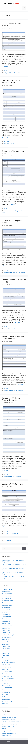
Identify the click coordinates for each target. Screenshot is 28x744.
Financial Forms (6, 632)
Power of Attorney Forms (9, 662)
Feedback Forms (6, 630)
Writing (19, 533)
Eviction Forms (6, 623)
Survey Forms (5, 694)
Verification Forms (7, 701)
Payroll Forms (5, 660)
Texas (15, 390)
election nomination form (9, 733)
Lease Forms (5, 644)
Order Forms (5, 658)
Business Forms (6, 607)
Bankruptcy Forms (7, 603)
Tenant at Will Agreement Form (13, 152)
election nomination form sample (11, 715)
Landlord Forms (6, 642)
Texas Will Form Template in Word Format (13, 337)
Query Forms (5, 669)
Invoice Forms (6, 639)
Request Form (6, 685)
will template (16, 73)
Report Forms (5, 683)
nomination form (6, 735)
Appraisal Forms (6, 596)
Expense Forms (6, 628)
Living (5, 73)
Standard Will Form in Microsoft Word (11, 81)
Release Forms (6, 680)
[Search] (24, 548)
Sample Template (15, 211)
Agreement (7, 211)
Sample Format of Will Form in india (14, 281)
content (4, 728)
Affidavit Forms (6, 591)
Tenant (23, 211)
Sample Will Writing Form (12, 484)
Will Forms (6, 71)
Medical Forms (6, 648)
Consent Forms (6, 612)
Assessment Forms (7, 598)
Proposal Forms (6, 664)
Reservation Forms (7, 690)
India (5, 329)
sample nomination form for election (12, 731)
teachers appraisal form (8, 719)
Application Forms (7, 593)
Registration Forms (7, 676)
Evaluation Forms (6, 621)
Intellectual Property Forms (9, 635)
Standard (6, 143)
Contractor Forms (6, 614)
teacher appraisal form (8, 726)
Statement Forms (6, 692)
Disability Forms (6, 616)
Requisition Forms (7, 687)
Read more (5, 66)
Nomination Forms (7, 651)
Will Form (10, 73)
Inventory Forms (6, 637)
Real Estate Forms (7, 671)
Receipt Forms (6, 674)
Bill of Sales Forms (7, 605)
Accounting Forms (7, 589)
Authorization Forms (7, 600)
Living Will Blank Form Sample (11, 24)
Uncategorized (6, 699)
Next (9, 540)
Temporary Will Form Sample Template (11, 399)
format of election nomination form (11, 721)
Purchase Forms (6, 667)
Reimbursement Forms (8, 678)
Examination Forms (7, 625)
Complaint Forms (6, 609)
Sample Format (8, 272)
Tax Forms (5, 697)
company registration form (9, 717)
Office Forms (5, 655)
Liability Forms (6, 646)
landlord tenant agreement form (11, 724)
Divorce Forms (6, 619)
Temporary (16, 476)
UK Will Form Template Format (12, 221)
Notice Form (5, 653)
